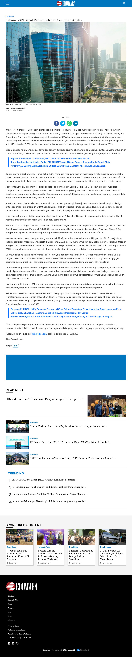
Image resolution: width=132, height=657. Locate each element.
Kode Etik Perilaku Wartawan (19, 634)
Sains (10, 616)
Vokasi (10, 604)
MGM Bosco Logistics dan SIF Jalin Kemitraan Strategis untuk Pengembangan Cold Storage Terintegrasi (62, 316)
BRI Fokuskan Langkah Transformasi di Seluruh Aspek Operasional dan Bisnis (49, 313)
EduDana (11, 620)
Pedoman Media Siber (16, 630)
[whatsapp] (69, 123)
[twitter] (62, 123)
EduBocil (10, 16)
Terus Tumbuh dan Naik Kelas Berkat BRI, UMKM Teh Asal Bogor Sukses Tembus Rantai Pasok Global (61, 162)
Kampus (11, 608)
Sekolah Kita (13, 600)
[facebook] (56, 123)
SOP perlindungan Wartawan (19, 638)
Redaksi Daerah (12, 108)
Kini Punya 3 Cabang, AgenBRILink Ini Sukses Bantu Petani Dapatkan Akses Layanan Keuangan (58, 166)
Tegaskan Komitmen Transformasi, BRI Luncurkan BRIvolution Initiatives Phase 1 (50, 158)
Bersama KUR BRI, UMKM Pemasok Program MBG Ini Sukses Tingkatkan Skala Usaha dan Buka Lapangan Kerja (66, 309)
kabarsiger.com (39, 333)
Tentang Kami (13, 626)
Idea (9, 612)
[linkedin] (75, 123)
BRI (15, 346)
